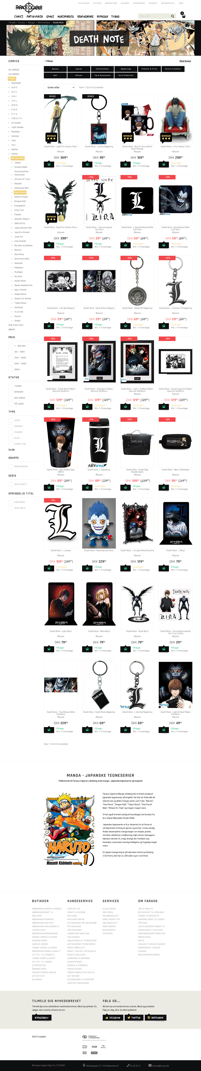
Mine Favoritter (111, 919)
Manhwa (15, 131)
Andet (17, 320)
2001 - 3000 (20, 363)
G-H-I (13, 96)
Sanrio (17, 316)
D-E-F (14, 91)
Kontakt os (73, 908)
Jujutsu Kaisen (22, 232)
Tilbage (49, 61)
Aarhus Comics (40, 944)
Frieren (17, 214)
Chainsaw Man (21, 188)
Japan (17, 162)
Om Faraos (148, 901)
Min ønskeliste (168, 3)
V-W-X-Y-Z (16, 118)
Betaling (72, 915)
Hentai (14, 149)
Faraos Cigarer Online (44, 972)
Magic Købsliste (76, 947)
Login (180, 3)
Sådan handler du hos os (80, 972)
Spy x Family (20, 289)
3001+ (17, 369)
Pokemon (18, 267)
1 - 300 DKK (20, 345)
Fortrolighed (74, 930)
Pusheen (18, 272)
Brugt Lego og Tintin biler (81, 951)
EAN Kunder (73, 937)
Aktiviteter (38, 976)
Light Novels (17, 127)
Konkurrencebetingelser (151, 933)
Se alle (12, 449)
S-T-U (14, 114)
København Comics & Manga (46, 908)
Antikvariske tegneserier (81, 944)
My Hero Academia (23, 245)
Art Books (16, 122)
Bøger (12, 329)
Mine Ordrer (109, 926)
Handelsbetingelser (78, 933)
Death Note (58, 22)
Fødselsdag (144, 937)
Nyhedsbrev (109, 930)
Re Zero (18, 276)
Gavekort (153, 3)
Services (111, 901)
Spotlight (16, 83)
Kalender (125, 3)
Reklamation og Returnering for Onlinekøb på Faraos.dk (82, 923)
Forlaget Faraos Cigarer (151, 944)
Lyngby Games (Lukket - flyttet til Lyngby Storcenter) (44, 962)
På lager (19, 403)
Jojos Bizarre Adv (23, 227)
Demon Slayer (21, 196)
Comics (21, 22)
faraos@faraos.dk (160, 1066)
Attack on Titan (22, 179)
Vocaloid (18, 307)
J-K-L (14, 100)
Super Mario (20, 294)
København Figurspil (43, 919)
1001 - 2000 (20, 357)
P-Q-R (14, 109)
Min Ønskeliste (111, 915)
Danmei (15, 136)
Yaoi (13, 140)
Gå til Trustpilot (39, 1036)
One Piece (19, 254)
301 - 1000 (19, 351)
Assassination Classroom (21, 173)
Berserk (18, 183)
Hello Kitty (19, 223)
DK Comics (14, 69)
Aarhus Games (39, 940)
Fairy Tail (19, 210)
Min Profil (108, 912)
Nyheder (18, 392)
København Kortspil (43, 922)
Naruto (17, 249)
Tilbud (17, 386)
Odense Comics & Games (44, 937)
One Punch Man (21, 258)
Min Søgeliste (110, 922)
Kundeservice (139, 3)
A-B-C (14, 87)
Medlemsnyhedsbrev (149, 954)
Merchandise (44, 22)
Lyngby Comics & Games (44, 947)
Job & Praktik (145, 908)
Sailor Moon (20, 280)
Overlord (18, 263)
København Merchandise (45, 933)
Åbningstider (111, 3)
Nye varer (19, 398)
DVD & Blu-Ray (16, 325)
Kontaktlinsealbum (78, 983)
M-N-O (14, 105)
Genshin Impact (22, 219)
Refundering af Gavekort (80, 979)
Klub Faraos (84, 3)
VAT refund (73, 976)
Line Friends (20, 241)
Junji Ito (18, 236)
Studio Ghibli (20, 167)
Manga (31, 22)
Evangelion (19, 205)
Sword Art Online (22, 298)
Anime (14, 153)
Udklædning (86, 16)
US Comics (14, 74)
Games (50, 16)
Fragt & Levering (76, 912)
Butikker (97, 3)
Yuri (13, 145)
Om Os (141, 940)
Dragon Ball (20, 201)
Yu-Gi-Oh (18, 311)
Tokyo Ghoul (20, 303)
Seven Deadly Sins (23, 285)
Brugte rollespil (76, 954)
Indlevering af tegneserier (82, 940)
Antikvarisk (35, 16)
